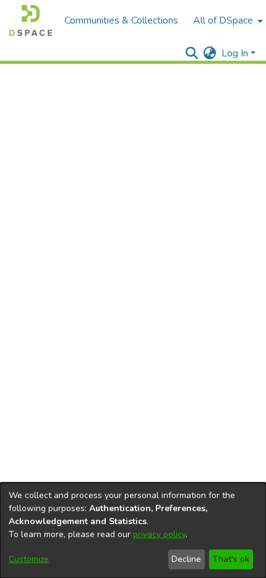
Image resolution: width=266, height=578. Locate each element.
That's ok (230, 559)
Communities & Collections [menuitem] (121, 20)
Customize (29, 559)
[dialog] (133, 530)
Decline (186, 559)
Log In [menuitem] (234, 53)
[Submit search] (192, 53)
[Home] (30, 20)
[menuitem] (227, 20)
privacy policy (159, 534)
